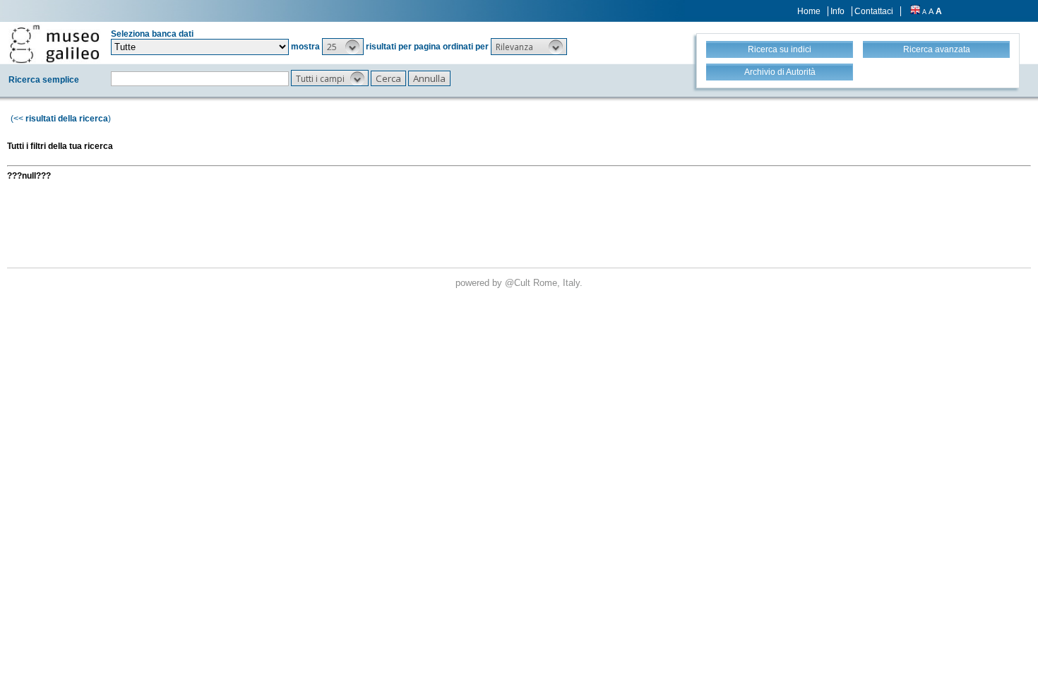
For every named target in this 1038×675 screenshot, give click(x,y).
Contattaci (873, 11)
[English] (915, 11)
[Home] (54, 44)
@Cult (519, 282)
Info (837, 11)
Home (809, 11)
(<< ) (61, 119)
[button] (343, 46)
